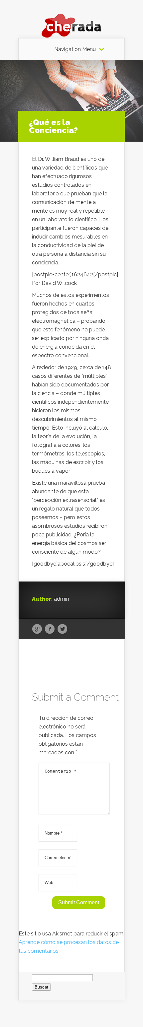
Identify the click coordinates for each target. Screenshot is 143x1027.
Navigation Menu (75, 49)
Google (37, 629)
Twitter (62, 629)
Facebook (50, 629)
